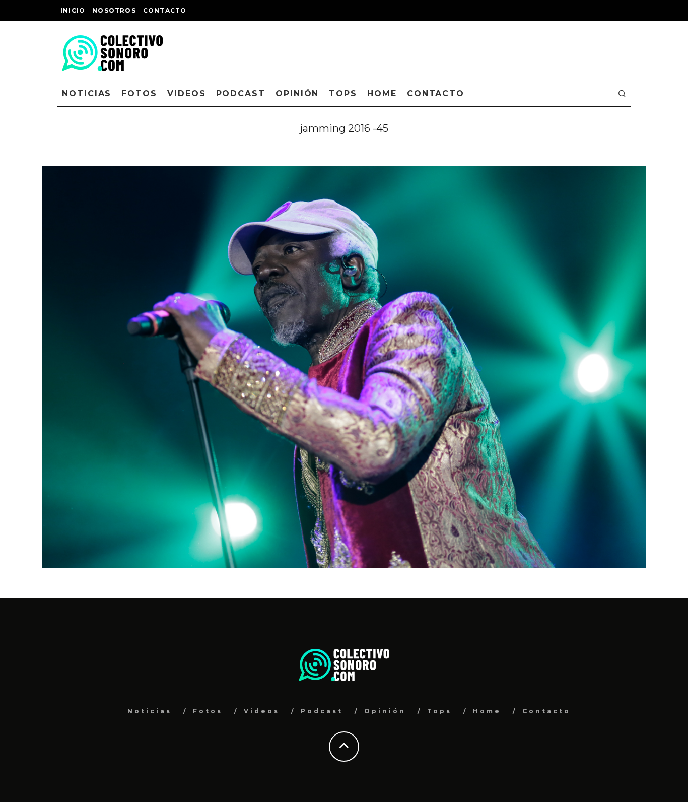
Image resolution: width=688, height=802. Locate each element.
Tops (343, 93)
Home (382, 93)
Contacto (165, 10)
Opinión (297, 93)
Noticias (86, 93)
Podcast (240, 93)
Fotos (139, 93)
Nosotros (114, 10)
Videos (186, 93)
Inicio (72, 10)
